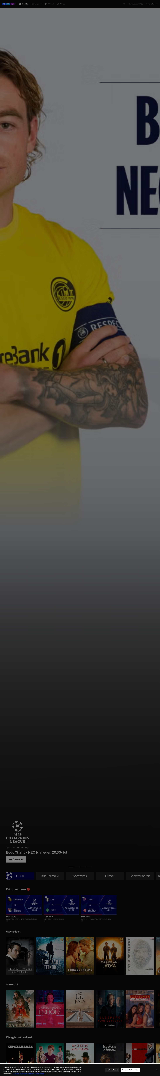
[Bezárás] (156, 1069)
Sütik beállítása (112, 1070)
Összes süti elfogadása (130, 1070)
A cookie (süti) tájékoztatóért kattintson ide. (29, 1073)
